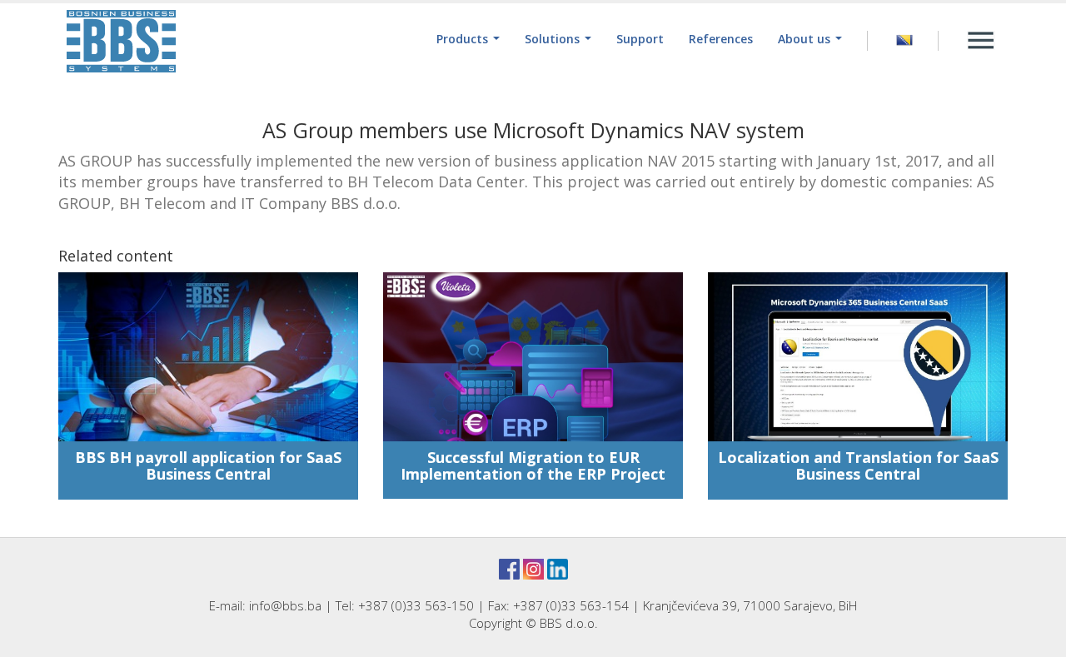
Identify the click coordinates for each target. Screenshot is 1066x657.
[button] (468, 39)
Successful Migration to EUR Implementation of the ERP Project (533, 465)
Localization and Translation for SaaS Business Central (858, 465)
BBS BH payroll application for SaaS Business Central (208, 465)
